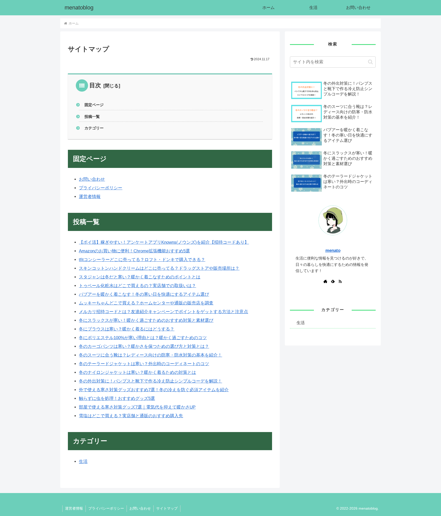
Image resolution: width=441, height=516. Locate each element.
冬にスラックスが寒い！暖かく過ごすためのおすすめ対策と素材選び (146, 320)
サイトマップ (167, 508)
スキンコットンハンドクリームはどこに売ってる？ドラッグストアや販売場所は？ (159, 268)
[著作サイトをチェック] (325, 281)
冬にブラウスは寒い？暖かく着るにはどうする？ (126, 329)
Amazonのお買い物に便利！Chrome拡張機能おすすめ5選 (134, 251)
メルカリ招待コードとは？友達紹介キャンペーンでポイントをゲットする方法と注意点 (163, 311)
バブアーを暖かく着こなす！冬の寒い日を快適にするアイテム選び (144, 294)
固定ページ (94, 105)
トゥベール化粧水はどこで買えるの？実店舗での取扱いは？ (137, 285)
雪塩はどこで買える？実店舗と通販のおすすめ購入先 (131, 415)
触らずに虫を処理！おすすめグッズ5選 (117, 398)
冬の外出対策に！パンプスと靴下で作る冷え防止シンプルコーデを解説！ (150, 381)
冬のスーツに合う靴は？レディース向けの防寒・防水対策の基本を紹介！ (150, 355)
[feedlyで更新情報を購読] (332, 281)
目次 (95, 85)
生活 (83, 461)
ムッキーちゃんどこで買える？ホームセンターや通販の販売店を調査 (146, 303)
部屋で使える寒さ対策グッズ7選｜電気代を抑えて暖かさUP (137, 407)
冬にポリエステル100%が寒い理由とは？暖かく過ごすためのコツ (143, 337)
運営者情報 (90, 196)
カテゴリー (94, 128)
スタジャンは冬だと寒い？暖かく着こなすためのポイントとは (139, 277)
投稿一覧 (92, 116)
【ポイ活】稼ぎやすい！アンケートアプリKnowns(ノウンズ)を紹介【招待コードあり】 (164, 242)
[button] (370, 62)
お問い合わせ (92, 179)
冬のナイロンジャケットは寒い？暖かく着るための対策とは (137, 372)
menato (332, 250)
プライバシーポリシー (100, 188)
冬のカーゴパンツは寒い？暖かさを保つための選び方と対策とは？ (144, 346)
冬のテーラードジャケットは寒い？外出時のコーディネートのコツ (144, 363)
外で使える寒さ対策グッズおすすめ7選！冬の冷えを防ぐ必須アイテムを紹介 (154, 389)
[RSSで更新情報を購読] (340, 281)
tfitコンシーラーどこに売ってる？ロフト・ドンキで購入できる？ (142, 259)
